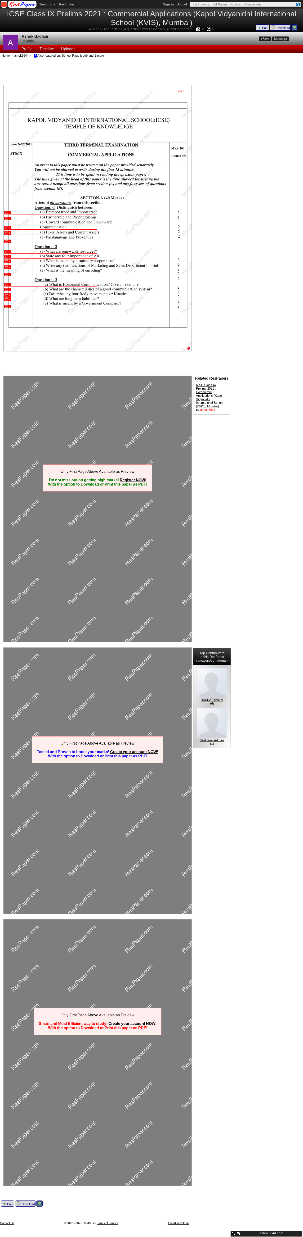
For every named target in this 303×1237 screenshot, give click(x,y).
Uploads (68, 49)
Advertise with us (178, 1223)
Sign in (168, 4)
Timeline (47, 49)
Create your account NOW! (134, 752)
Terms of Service (107, 1223)
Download (283, 28)
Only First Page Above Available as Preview (97, 471)
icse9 (84, 55)
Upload (182, 4)
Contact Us (7, 1223)
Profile (27, 49)
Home (6, 55)
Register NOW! (133, 480)
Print (264, 28)
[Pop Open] (238, 1233)
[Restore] (233, 1233)
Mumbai (28, 41)
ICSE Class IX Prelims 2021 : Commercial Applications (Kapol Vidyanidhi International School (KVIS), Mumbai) (209, 395)
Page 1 (181, 91)
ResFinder (66, 4)
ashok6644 (20, 55)
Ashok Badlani (35, 36)
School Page (70, 55)
